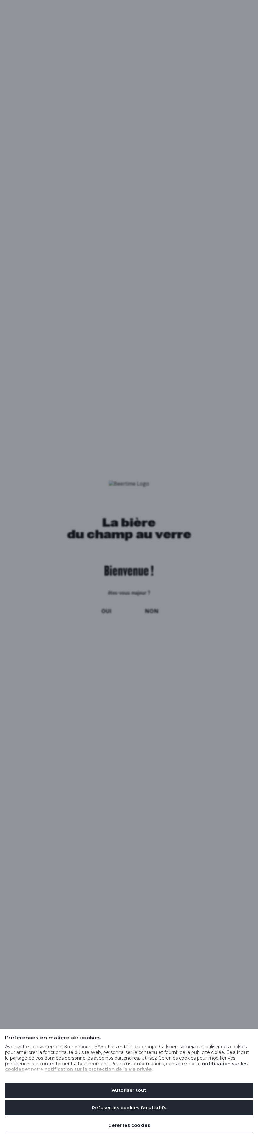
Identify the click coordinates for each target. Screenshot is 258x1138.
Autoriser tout (129, 1090)
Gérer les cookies (129, 1125)
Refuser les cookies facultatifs (129, 1108)
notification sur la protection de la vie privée (98, 1069)
